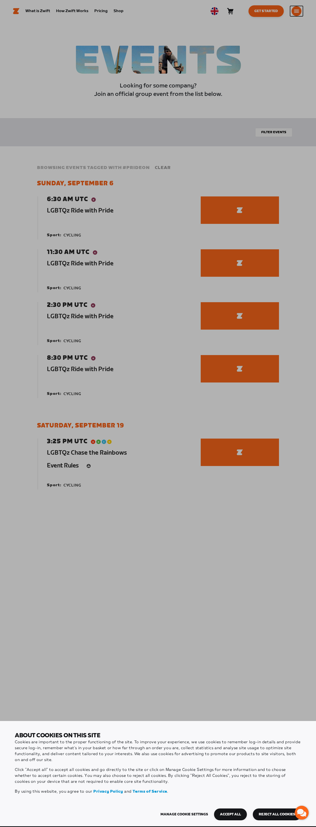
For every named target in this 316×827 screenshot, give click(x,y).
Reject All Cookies (277, 814)
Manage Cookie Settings (184, 814)
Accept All (230, 814)
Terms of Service (150, 791)
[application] (301, 812)
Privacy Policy (108, 791)
